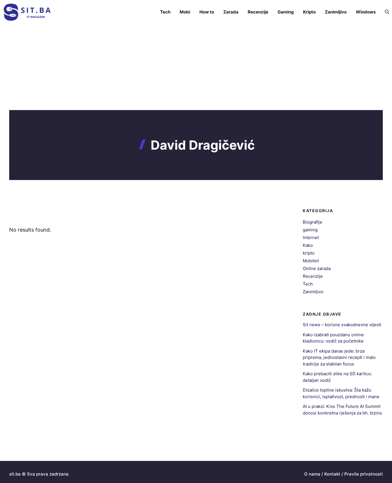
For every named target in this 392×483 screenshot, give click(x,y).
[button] (384, 12)
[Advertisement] (196, 67)
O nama (312, 474)
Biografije (312, 222)
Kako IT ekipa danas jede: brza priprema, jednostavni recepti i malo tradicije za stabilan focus (339, 357)
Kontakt (332, 474)
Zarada (230, 12)
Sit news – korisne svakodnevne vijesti (342, 324)
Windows (366, 12)
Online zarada (317, 268)
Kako (308, 245)
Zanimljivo (336, 12)
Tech (165, 12)
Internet (311, 237)
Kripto (309, 12)
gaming (310, 229)
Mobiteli (311, 260)
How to (206, 12)
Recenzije (258, 12)
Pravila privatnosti (363, 474)
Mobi (185, 12)
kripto (309, 253)
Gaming (285, 12)
